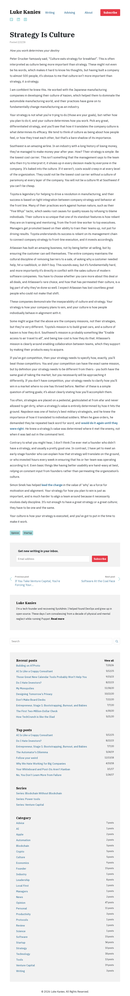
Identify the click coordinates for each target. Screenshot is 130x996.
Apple (19, 834)
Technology (23, 954)
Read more (57, 618)
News (19, 897)
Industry (21, 874)
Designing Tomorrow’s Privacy (34, 694)
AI (17, 828)
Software (22, 936)
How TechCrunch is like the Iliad (35, 716)
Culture (20, 857)
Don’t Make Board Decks (31, 699)
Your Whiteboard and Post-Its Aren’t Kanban (43, 769)
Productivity (23, 914)
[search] (117, 641)
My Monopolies (25, 688)
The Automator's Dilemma (32, 752)
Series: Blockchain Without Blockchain (39, 793)
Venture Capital (25, 965)
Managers (22, 891)
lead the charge (52, 485)
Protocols (22, 919)
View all (109, 660)
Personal (21, 908)
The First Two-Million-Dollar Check (37, 711)
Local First (22, 885)
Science (21, 931)
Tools (19, 959)
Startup (28, 533)
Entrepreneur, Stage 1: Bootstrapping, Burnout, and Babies (51, 705)
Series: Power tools (28, 799)
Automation (23, 840)
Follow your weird (27, 757)
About (89, 12)
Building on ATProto (28, 665)
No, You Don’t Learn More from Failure (39, 775)
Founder (21, 868)
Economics (22, 862)
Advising (69, 12)
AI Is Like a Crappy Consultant (34, 671)
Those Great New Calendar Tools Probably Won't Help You (51, 677)
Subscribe (110, 12)
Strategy (21, 948)
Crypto (20, 851)
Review (20, 925)
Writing (50, 12)
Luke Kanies (25, 12)
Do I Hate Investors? (28, 682)
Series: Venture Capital (30, 804)
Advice (20, 823)
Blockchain (22, 845)
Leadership (23, 880)
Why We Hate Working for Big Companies (41, 763)
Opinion (15, 533)
